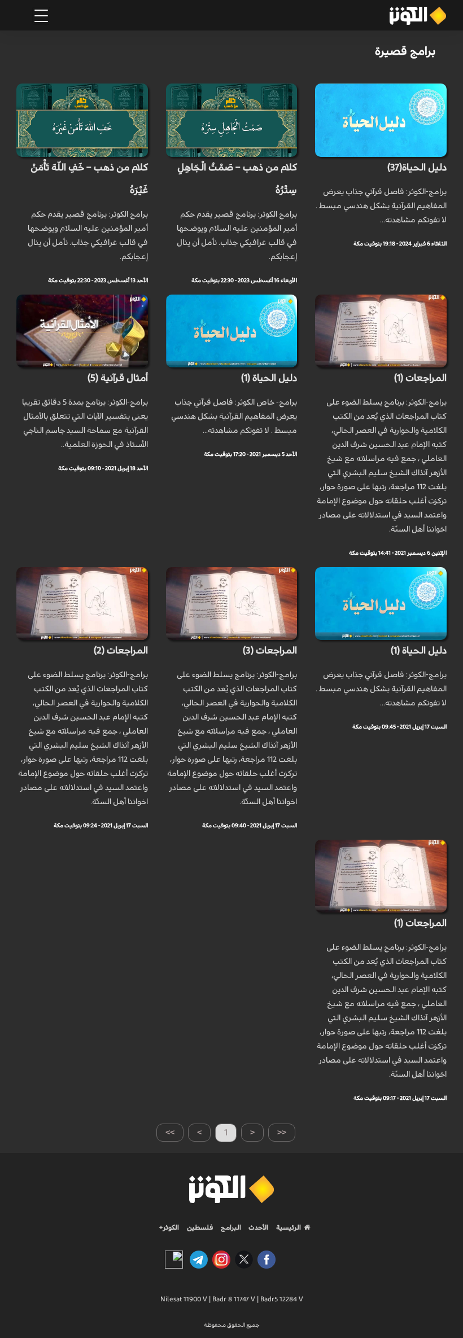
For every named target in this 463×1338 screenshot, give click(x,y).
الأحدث (257, 1227)
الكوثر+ (169, 1227)
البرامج (230, 1227)
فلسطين (200, 1227)
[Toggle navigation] (41, 16)
